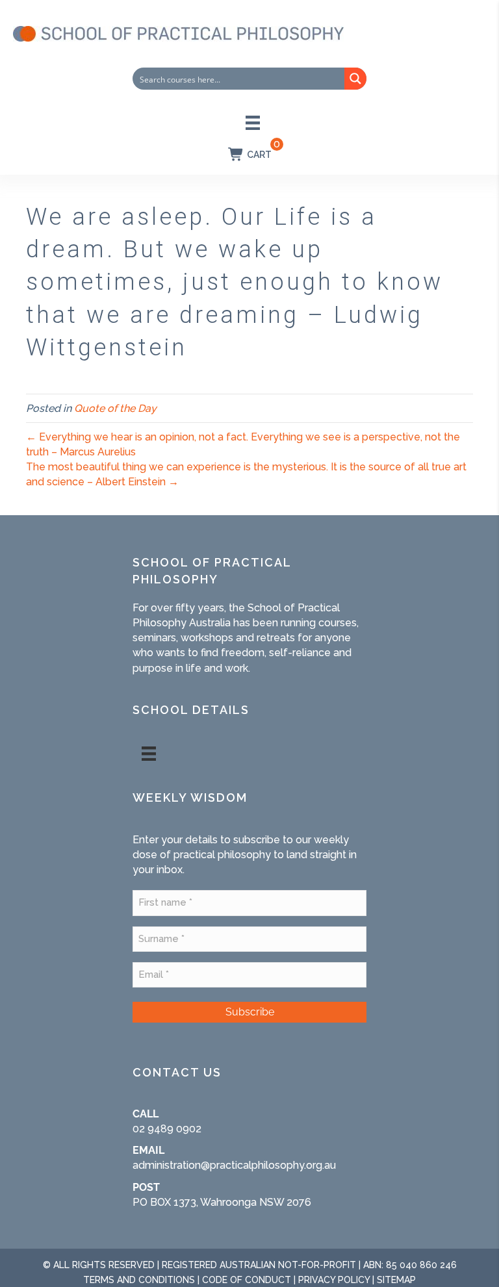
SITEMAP (396, 1280)
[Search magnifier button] (355, 79)
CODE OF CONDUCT (246, 1280)
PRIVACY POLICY (334, 1280)
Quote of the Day (115, 408)
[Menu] (252, 122)
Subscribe (249, 1012)
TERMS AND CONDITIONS (139, 1280)
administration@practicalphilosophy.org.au (234, 1165)
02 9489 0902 (167, 1129)
